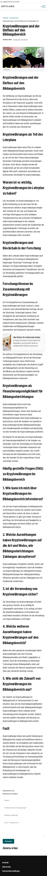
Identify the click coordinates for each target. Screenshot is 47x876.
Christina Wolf (7, 40)
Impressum (6, 867)
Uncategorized (13, 18)
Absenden (8, 841)
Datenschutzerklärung (11, 871)
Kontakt (5, 862)
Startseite (5, 18)
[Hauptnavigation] (42, 6)
